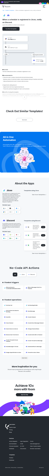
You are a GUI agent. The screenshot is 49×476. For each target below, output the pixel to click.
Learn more (6, 2)
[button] (44, 6)
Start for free (24, 394)
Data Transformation (35, 446)
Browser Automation (35, 448)
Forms (31, 441)
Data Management (35, 444)
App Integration (24, 441)
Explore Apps (12, 427)
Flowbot (11, 457)
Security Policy (20, 467)
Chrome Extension (13, 446)
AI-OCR (22, 446)
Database (11, 448)
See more (24, 358)
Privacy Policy (13, 467)
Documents (23, 448)
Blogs (10, 432)
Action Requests (13, 441)
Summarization (13, 444)
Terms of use (7, 467)
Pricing (11, 430)
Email (21, 444)
